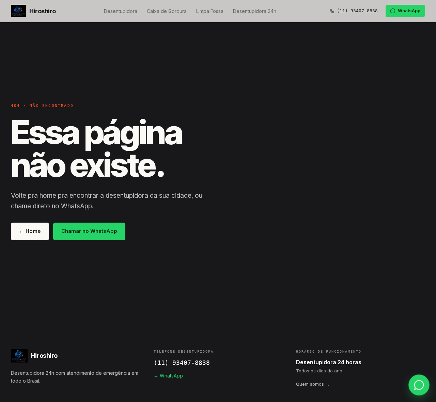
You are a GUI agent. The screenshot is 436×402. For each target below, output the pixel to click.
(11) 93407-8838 (182, 362)
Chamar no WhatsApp (89, 231)
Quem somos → (313, 384)
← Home (30, 231)
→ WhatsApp (168, 376)
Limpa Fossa (209, 11)
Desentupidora (120, 11)
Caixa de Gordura (167, 11)
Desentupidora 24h (254, 11)
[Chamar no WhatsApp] (419, 385)
